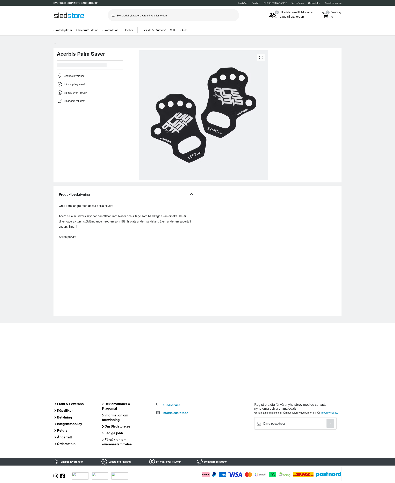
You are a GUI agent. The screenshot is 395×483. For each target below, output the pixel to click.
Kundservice (171, 405)
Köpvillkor (64, 410)
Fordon (255, 3)
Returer (62, 430)
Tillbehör (127, 30)
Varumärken (298, 3)
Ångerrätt (64, 437)
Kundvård (242, 3)
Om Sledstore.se (117, 426)
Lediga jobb (113, 433)
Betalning (64, 417)
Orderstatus (66, 443)
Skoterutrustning (87, 30)
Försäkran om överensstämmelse (117, 441)
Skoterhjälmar (62, 30)
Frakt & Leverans (70, 403)
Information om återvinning (115, 417)
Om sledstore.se (333, 3)
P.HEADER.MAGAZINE (275, 3)
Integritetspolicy (69, 423)
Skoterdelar (110, 30)
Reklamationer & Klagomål (116, 406)
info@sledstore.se (175, 413)
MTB (173, 30)
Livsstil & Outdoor (154, 30)
